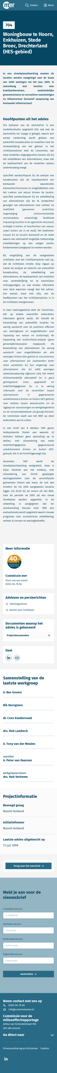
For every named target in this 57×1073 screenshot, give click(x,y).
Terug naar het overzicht (27, 865)
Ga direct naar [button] (13, 1035)
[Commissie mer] (9, 5)
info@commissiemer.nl (21, 1009)
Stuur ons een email (28, 580)
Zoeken (31, 5)
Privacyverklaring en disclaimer (20, 1048)
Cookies (44, 1048)
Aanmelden (27, 974)
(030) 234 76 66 (24, 583)
